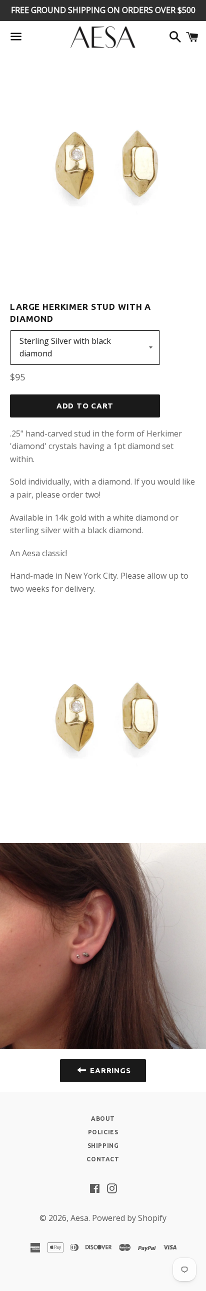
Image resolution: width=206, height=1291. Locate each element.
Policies (103, 1132)
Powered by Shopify (129, 1217)
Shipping (103, 1145)
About (103, 1118)
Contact (102, 1159)
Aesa (79, 1217)
